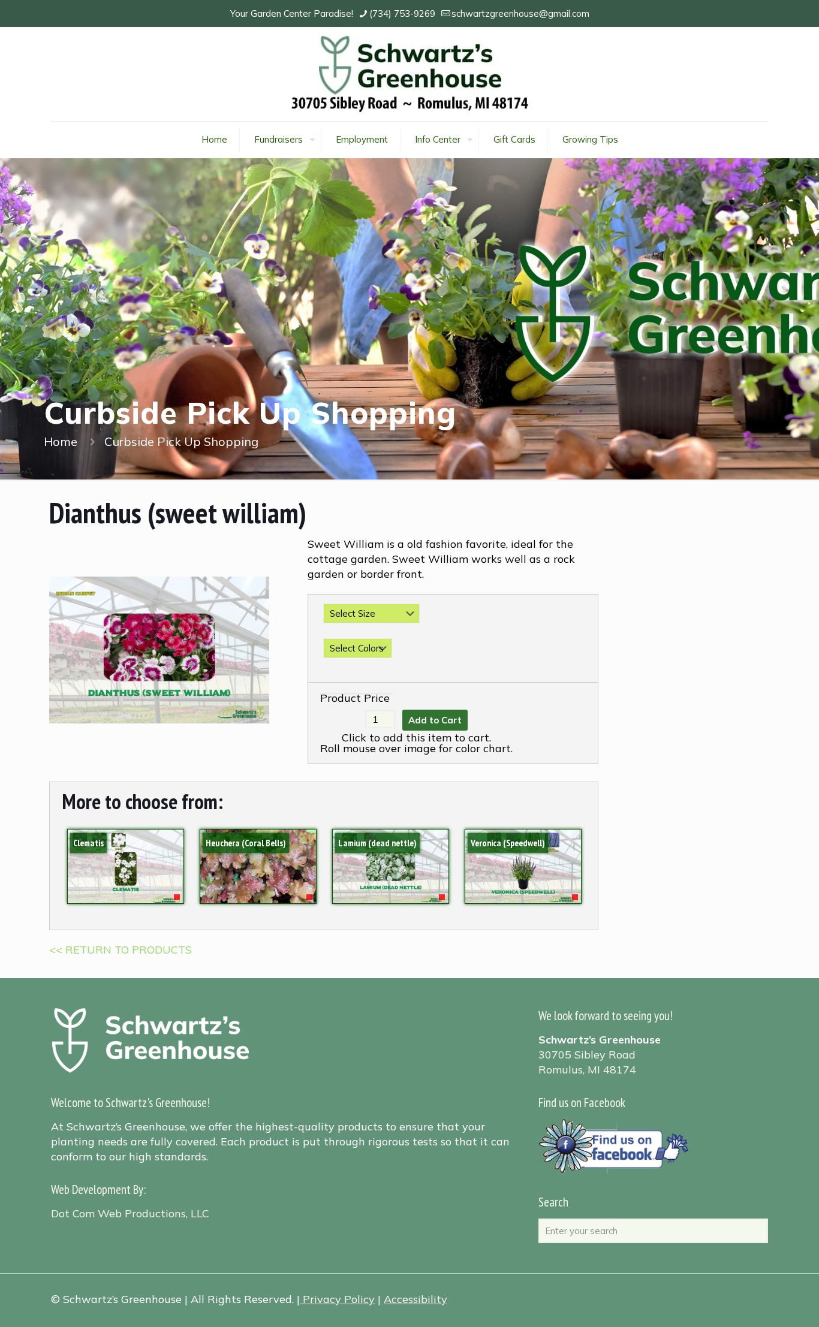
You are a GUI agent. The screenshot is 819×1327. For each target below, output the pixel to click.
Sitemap (168, 1189)
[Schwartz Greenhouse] (409, 74)
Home (60, 441)
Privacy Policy (339, 1299)
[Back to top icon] (761, 1302)
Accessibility (415, 1299)
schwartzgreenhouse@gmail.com (520, 13)
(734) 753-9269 (402, 13)
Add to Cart (435, 720)
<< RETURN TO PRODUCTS (120, 950)
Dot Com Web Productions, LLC (130, 1213)
